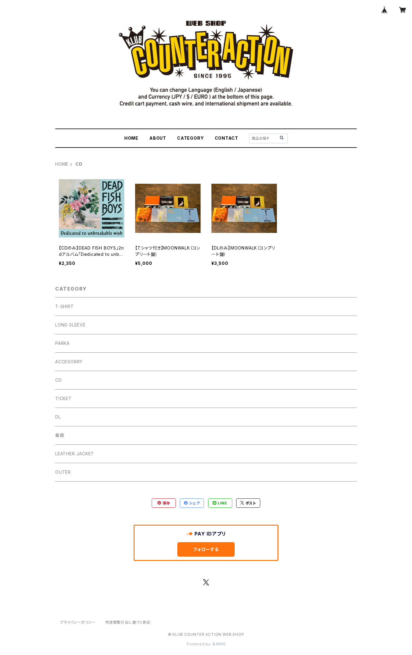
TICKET (63, 398)
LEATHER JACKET (74, 453)
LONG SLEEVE (70, 324)
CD (58, 380)
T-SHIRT (64, 306)
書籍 (59, 435)
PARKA (62, 343)
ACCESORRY (69, 361)
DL (58, 416)
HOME (131, 138)
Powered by (199, 644)
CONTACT (227, 138)
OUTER (63, 472)
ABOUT (157, 138)
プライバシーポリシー (78, 622)
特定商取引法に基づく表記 (128, 622)
